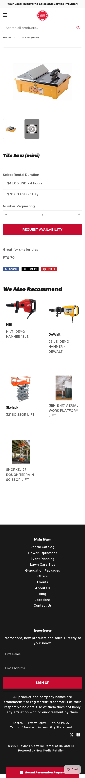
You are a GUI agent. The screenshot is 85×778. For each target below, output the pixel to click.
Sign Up (42, 682)
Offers (42, 576)
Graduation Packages (42, 570)
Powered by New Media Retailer (41, 750)
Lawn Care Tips (42, 564)
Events (42, 582)
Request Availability (42, 229)
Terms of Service (22, 727)
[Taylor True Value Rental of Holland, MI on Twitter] (72, 735)
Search (18, 723)
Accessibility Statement (55, 727)
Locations (42, 600)
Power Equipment (42, 553)
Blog (42, 594)
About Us (42, 588)
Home (7, 37)
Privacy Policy (36, 723)
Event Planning (42, 559)
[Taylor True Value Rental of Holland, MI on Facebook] (78, 735)
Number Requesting (19, 206)
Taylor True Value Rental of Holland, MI (47, 746)
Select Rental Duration (21, 174)
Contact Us (43, 605)
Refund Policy (59, 723)
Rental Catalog (42, 547)
